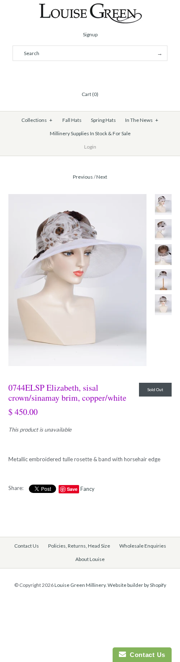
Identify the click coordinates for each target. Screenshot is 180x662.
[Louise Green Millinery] (90, 7)
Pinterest (90, 73)
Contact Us (26, 546)
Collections (37, 120)
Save (72, 489)
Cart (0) (90, 94)
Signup (90, 34)
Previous (83, 177)
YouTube (110, 73)
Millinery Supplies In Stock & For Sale (90, 133)
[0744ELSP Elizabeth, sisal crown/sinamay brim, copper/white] (77, 198)
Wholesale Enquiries (142, 546)
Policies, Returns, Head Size (79, 546)
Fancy (87, 488)
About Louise (90, 559)
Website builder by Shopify (137, 585)
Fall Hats (72, 120)
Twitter (80, 73)
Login (90, 147)
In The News (142, 120)
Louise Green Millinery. (80, 585)
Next (101, 177)
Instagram (100, 73)
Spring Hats (103, 120)
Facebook (70, 73)
